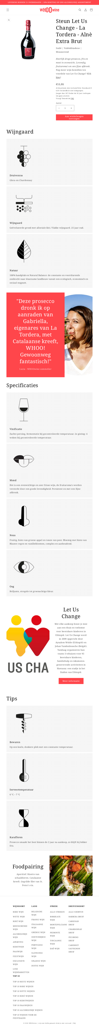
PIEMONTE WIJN (55, 934)
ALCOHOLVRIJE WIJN (20, 935)
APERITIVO (18, 942)
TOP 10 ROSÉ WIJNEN (23, 996)
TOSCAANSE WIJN (55, 942)
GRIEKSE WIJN (38, 932)
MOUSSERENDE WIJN (20, 927)
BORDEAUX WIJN (55, 918)
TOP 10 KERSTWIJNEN (23, 1000)
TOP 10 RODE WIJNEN (23, 986)
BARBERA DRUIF (76, 916)
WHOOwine (33, 1023)
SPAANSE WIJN (38, 961)
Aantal (58, 103)
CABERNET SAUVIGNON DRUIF (74, 948)
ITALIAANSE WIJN (37, 926)
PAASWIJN (18, 951)
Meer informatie (71, 681)
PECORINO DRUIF (73, 939)
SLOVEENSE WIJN (37, 954)
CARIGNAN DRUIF (74, 923)
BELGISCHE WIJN (36, 913)
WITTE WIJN (19, 916)
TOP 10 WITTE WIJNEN (24, 991)
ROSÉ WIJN (18, 921)
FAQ (72, 98)
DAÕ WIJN (55, 948)
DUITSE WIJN (37, 965)
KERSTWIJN (18, 947)
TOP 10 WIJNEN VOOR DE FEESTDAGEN (25, 1016)
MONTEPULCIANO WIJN (58, 926)
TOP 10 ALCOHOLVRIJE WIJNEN (28, 1010)
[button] (8, 10)
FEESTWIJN (18, 956)
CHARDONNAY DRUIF (75, 931)
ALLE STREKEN (57, 912)
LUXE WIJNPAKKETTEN (21, 970)
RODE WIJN (18, 912)
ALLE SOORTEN (76, 912)
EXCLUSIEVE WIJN (19, 962)
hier (58, 77)
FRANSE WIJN (38, 919)
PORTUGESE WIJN (37, 946)
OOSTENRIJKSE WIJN (38, 938)
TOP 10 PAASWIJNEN (22, 1005)
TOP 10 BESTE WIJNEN (23, 981)
